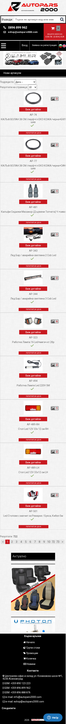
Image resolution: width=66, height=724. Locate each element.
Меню (3, 45)
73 (57, 541)
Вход (25, 45)
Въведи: (8, 19)
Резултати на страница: (14, 87)
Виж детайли (33, 109)
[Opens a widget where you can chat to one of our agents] (52, 717)
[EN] (64, 45)
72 (53, 541)
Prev (7, 60)
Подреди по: (7, 82)
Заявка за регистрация (44, 45)
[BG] (60, 45)
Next (59, 60)
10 (48, 541)
